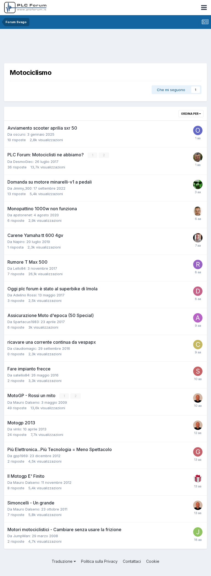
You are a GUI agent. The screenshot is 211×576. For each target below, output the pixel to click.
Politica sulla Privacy (99, 561)
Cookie (152, 561)
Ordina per (190, 113)
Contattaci (132, 561)
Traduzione (63, 561)
